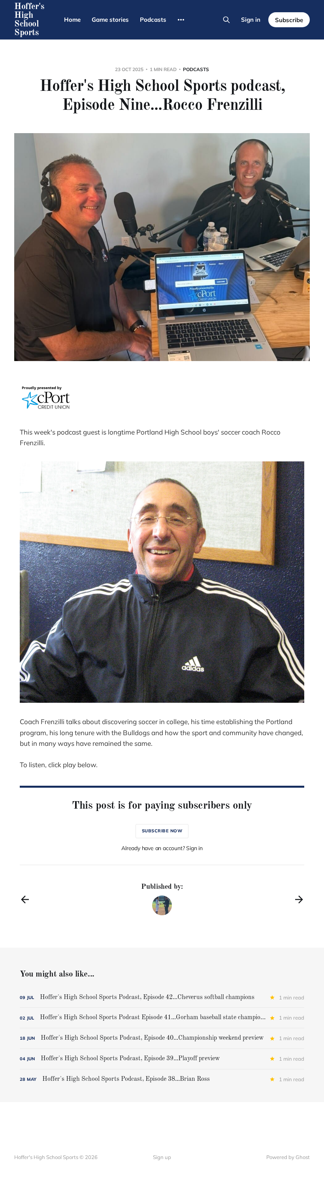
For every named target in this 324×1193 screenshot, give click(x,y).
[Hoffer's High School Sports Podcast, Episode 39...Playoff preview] (162, 1059)
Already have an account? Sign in (162, 848)
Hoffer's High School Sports (29, 19)
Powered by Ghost (288, 1157)
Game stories (110, 19)
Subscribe (289, 20)
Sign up (162, 1157)
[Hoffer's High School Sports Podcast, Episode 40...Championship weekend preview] (162, 1038)
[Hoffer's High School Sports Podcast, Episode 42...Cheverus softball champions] (162, 998)
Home (72, 19)
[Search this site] (226, 20)
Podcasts (153, 19)
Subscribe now (162, 831)
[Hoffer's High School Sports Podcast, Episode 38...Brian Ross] (162, 1079)
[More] (181, 20)
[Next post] (299, 899)
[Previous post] (25, 899)
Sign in (250, 19)
